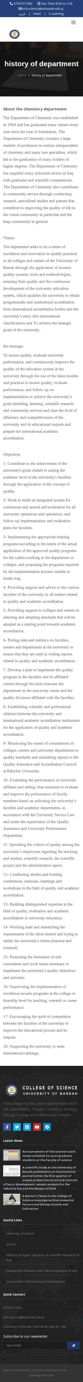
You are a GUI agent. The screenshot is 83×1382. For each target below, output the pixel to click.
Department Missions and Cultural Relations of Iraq (41, 1271)
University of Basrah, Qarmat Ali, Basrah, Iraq (34, 1326)
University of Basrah (20, 1233)
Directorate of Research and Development (35, 1281)
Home (22, 75)
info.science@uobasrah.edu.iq (43, 9)
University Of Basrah (41, 1375)
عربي (22, 14)
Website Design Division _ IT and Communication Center (35, 1370)
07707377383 (23, 3)
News (37, 14)
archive (11, 1244)
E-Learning (56, 14)
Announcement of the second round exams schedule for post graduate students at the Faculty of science (48, 1156)
